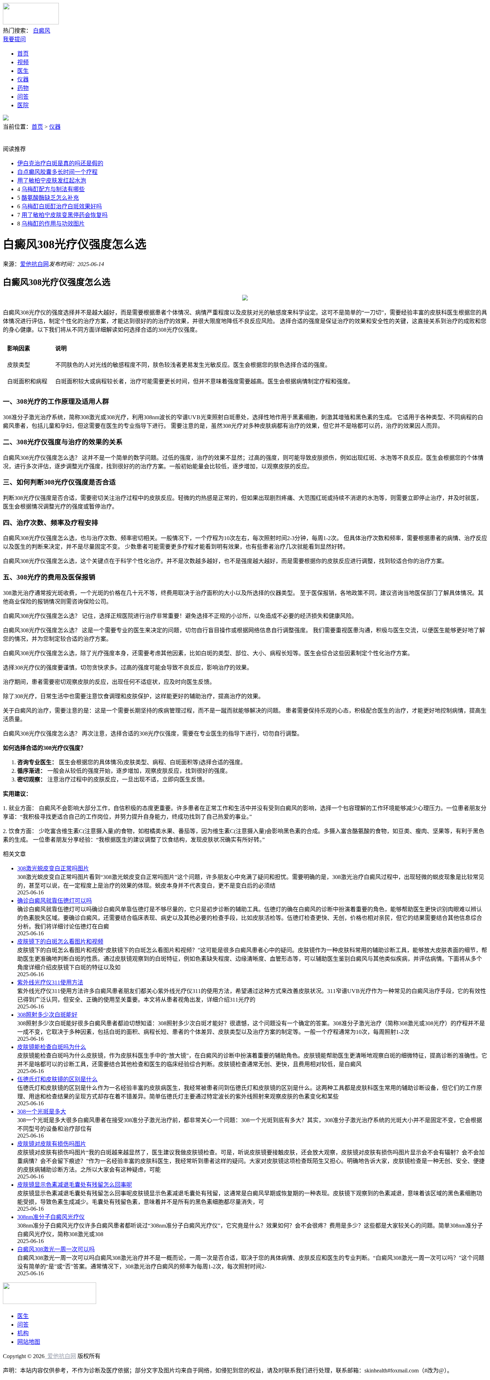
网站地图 (28, 1342)
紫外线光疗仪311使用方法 (50, 982)
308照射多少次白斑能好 (47, 1015)
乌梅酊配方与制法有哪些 (53, 189)
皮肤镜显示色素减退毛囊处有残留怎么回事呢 (74, 1185)
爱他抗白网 (34, 264)
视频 (23, 62)
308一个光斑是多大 (41, 1112)
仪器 (23, 79)
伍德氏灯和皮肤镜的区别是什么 (57, 1079)
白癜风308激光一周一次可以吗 (56, 1249)
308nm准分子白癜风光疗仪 (51, 1217)
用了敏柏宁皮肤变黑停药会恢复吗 (65, 215)
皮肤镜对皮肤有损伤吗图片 (51, 1144)
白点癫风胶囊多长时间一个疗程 (57, 172)
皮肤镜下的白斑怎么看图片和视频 (60, 942)
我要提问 (14, 39)
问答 (23, 97)
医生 (23, 71)
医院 (23, 105)
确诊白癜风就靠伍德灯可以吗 (54, 901)
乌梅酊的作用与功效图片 (53, 224)
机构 (23, 1333)
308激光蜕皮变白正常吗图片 (53, 868)
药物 (23, 88)
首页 (23, 54)
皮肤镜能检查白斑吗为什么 (51, 1047)
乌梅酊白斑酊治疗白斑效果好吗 (62, 206)
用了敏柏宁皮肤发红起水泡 (51, 181)
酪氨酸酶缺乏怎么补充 (50, 198)
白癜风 (41, 31)
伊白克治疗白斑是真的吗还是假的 (60, 163)
